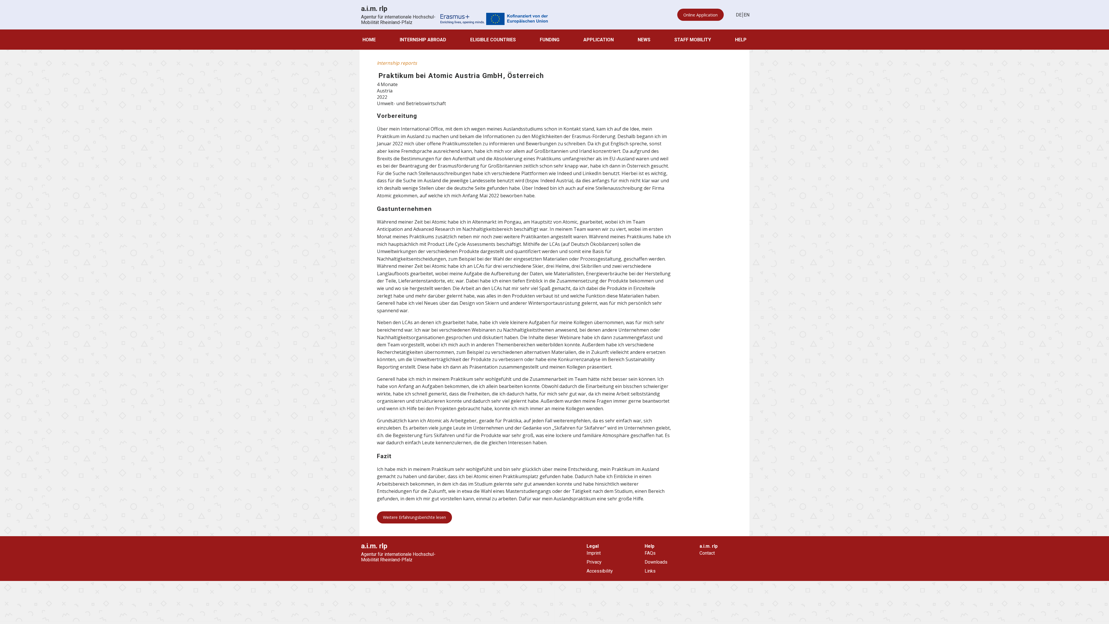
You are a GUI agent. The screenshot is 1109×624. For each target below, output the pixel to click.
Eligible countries (493, 39)
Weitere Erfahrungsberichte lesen (414, 517)
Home (369, 39)
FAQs (650, 553)
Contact (707, 553)
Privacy (594, 562)
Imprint (594, 553)
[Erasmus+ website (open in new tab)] (494, 19)
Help (741, 39)
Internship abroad (423, 39)
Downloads (656, 562)
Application (598, 39)
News (644, 39)
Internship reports (397, 63)
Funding (549, 39)
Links (650, 571)
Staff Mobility (692, 39)
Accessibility (600, 571)
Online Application (700, 15)
